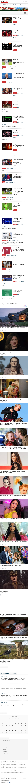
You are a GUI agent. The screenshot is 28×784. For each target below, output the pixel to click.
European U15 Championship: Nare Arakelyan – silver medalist (18, 235)
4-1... (3, 26)
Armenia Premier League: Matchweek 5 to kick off (18, 103)
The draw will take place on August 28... (9, 126)
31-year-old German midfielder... (8, 97)
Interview (16, 4)
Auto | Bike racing (6, 751)
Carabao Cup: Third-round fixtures (18, 290)
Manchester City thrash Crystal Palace (18, 18)
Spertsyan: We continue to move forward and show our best (18, 61)
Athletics (4, 749)
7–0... (3, 285)
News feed (23, 4)
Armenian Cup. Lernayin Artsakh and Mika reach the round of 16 (18, 250)
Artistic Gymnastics (7, 747)
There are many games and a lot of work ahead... (10, 68)
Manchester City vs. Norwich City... (8, 298)
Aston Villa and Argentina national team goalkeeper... (11, 213)
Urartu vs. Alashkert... (6, 111)
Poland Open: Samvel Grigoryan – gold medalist (18, 277)
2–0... (3, 170)
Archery (4, 742)
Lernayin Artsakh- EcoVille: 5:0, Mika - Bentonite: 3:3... (12, 257)
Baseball (4, 757)
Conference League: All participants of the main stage (18, 118)
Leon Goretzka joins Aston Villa (18, 89)
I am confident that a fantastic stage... (8, 83)
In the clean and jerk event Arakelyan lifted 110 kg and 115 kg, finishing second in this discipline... (12, 243)
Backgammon (5, 753)
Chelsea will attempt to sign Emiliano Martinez (18, 205)
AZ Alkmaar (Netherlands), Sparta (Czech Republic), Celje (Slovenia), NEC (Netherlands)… (12, 54)
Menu (4, 13)
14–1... (3, 184)
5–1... (3, 39)
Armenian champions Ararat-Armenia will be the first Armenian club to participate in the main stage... (13, 155)
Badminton (5, 755)
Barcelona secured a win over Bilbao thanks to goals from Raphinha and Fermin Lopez (18, 162)
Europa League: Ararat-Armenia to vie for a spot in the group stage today (18, 263)
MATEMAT (9, 782)
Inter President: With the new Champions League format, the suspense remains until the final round (18, 76)
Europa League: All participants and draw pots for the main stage (18, 145)
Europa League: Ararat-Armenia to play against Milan (17, 45)
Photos (9, 4)
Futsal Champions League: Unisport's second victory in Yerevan (17, 177)
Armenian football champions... (7, 199)
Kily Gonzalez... (5, 139)
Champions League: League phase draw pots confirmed (18, 220)
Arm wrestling (5, 744)
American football (6, 740)
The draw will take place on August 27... (9, 228)
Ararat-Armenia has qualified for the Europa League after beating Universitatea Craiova (18, 191)
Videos (4, 4)
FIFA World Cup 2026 (14, 6)
